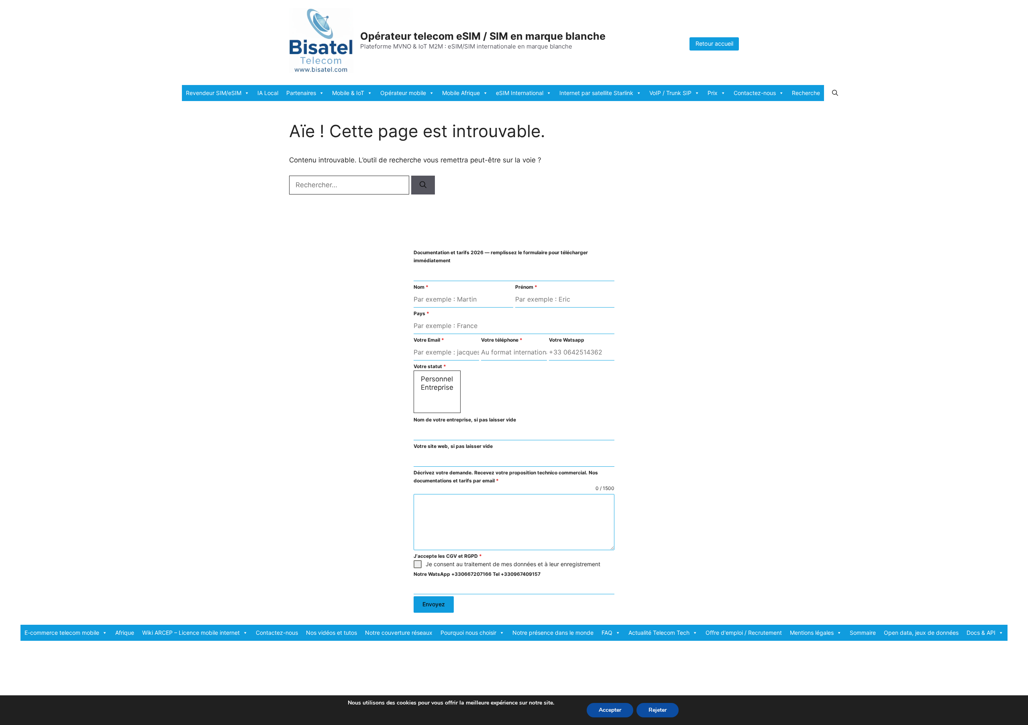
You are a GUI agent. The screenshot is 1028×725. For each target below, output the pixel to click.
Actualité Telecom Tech (658, 632)
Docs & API (981, 632)
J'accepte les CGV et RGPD (448, 556)
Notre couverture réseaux (398, 632)
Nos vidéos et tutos (331, 632)
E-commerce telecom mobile (61, 632)
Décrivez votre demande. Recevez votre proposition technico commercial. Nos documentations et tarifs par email (506, 477)
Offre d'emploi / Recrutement (744, 632)
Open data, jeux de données (921, 632)
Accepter (610, 710)
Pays (421, 313)
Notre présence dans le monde (553, 632)
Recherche (806, 92)
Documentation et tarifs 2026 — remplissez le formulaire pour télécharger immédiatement (501, 256)
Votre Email (429, 340)
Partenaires (301, 92)
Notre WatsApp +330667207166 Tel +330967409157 (477, 574)
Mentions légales (812, 632)
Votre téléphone (501, 340)
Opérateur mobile (403, 92)
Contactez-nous (755, 92)
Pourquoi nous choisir (468, 632)
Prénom (526, 287)
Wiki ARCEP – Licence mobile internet (191, 632)
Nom (421, 287)
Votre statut (430, 366)
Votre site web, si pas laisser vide (453, 446)
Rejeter (658, 710)
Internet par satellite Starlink (596, 92)
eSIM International (519, 92)
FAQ (607, 632)
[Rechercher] (423, 185)
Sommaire (863, 632)
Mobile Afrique (461, 92)
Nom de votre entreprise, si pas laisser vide (465, 420)
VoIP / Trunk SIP (670, 92)
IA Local (267, 92)
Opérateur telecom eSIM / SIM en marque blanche (483, 36)
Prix (713, 92)
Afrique (124, 632)
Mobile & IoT (348, 92)
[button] (835, 93)
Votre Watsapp (566, 340)
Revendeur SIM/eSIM (213, 92)
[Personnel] (437, 379)
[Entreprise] (437, 387)
